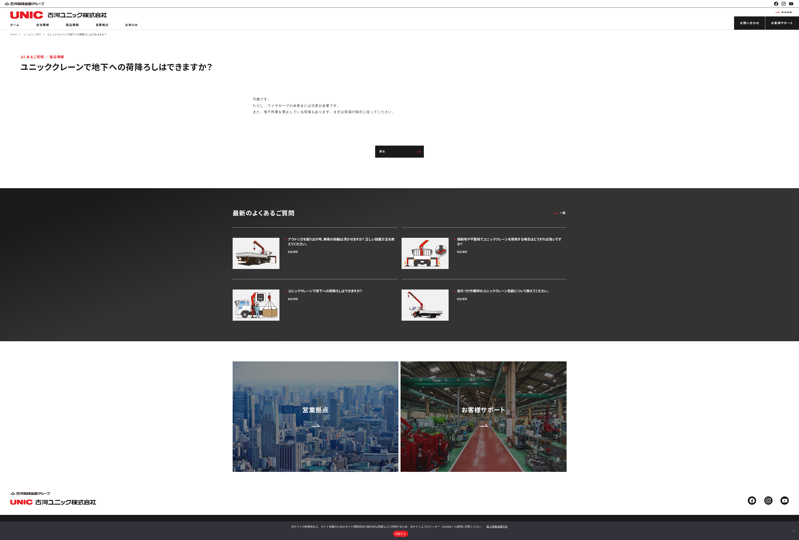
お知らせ (131, 25)
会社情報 (42, 25)
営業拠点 (102, 25)
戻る (382, 151)
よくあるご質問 (32, 34)
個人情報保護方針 (497, 526)
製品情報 (72, 25)
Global (787, 12)
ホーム (15, 25)
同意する (400, 533)
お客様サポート (782, 23)
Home (13, 34)
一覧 (563, 213)
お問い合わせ (749, 23)
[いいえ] (794, 531)
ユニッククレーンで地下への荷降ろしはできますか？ (77, 34)
